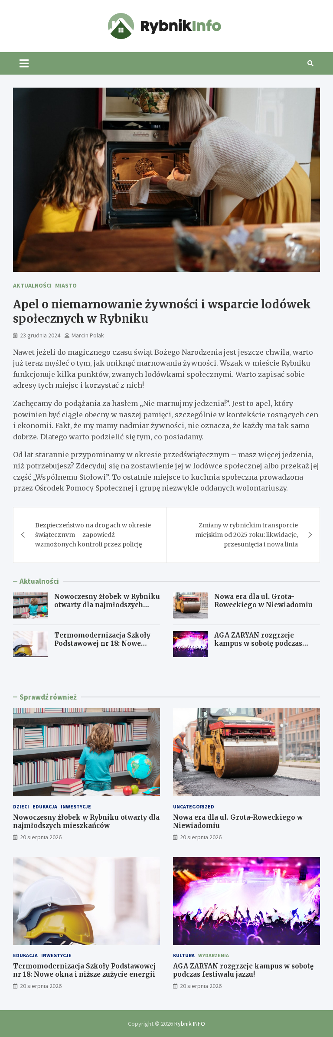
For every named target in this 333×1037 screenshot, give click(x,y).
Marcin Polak (88, 335)
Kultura (184, 955)
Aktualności (32, 285)
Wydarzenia (213, 955)
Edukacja (45, 806)
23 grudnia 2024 (40, 335)
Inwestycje (76, 806)
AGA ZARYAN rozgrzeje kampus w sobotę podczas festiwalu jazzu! (258, 643)
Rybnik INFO (189, 1023)
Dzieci (21, 806)
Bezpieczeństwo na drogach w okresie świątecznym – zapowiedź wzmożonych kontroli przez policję (93, 535)
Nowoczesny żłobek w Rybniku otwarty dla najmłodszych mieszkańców (107, 605)
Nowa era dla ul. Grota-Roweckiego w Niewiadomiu (263, 600)
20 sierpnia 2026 (41, 837)
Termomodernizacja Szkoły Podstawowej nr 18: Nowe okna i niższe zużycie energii (104, 643)
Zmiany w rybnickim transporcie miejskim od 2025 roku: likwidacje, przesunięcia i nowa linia (246, 535)
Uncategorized (193, 806)
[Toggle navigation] (24, 63)
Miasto (66, 285)
